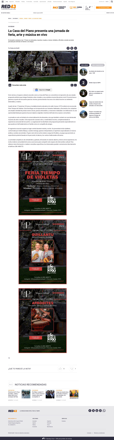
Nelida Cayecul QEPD (27, 12)
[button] (68, 48)
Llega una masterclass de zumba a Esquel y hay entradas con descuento (96, 103)
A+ (72, 85)
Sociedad (11, 26)
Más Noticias (50, 426)
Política (34, 424)
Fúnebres (64, 421)
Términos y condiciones (99, 433)
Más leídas (84, 65)
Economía (34, 426)
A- (75, 85)
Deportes (49, 421)
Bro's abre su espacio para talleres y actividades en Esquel (96, 93)
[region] (92, 27)
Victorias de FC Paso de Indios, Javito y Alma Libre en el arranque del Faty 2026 (14, 395)
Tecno (48, 424)
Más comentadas (97, 65)
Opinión (34, 423)
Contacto (89, 433)
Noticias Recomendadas (30, 384)
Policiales (49, 423)
